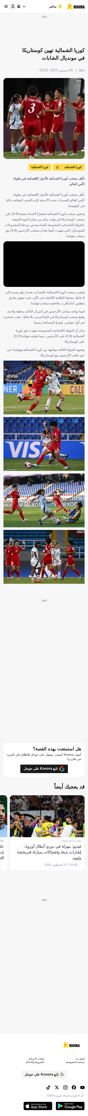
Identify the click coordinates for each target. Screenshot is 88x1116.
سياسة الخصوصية (75, 1062)
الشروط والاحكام (35, 1062)
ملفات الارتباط (36, 1058)
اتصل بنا (80, 1058)
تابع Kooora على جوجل (41, 768)
